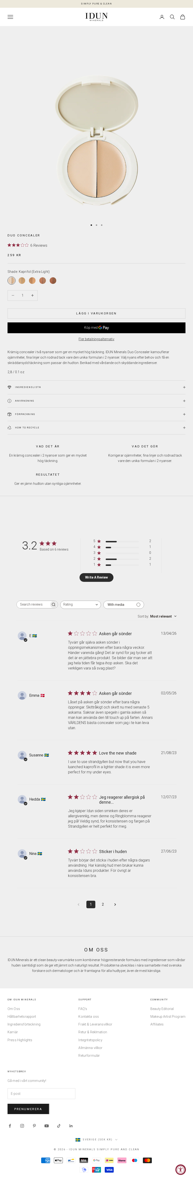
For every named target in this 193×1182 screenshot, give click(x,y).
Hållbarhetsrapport (22, 1016)
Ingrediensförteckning (24, 1024)
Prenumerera (28, 1109)
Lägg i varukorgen (96, 313)
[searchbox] (33, 604)
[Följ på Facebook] (10, 1125)
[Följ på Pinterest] (34, 1125)
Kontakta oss (88, 1016)
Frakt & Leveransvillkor (95, 1024)
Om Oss (14, 1009)
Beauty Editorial (162, 1009)
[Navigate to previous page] (78, 904)
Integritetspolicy (90, 1040)
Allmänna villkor (90, 1048)
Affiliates (157, 1024)
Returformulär (89, 1055)
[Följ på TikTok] (58, 1125)
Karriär (13, 1032)
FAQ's (82, 1009)
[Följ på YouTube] (46, 1125)
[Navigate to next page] (115, 904)
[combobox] (80, 605)
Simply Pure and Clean (118, 1149)
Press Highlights (20, 1040)
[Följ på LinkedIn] (71, 1125)
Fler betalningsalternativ (96, 339)
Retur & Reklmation (92, 1032)
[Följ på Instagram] (22, 1125)
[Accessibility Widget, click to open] (180, 1169)
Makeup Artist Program (167, 1016)
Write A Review (96, 577)
